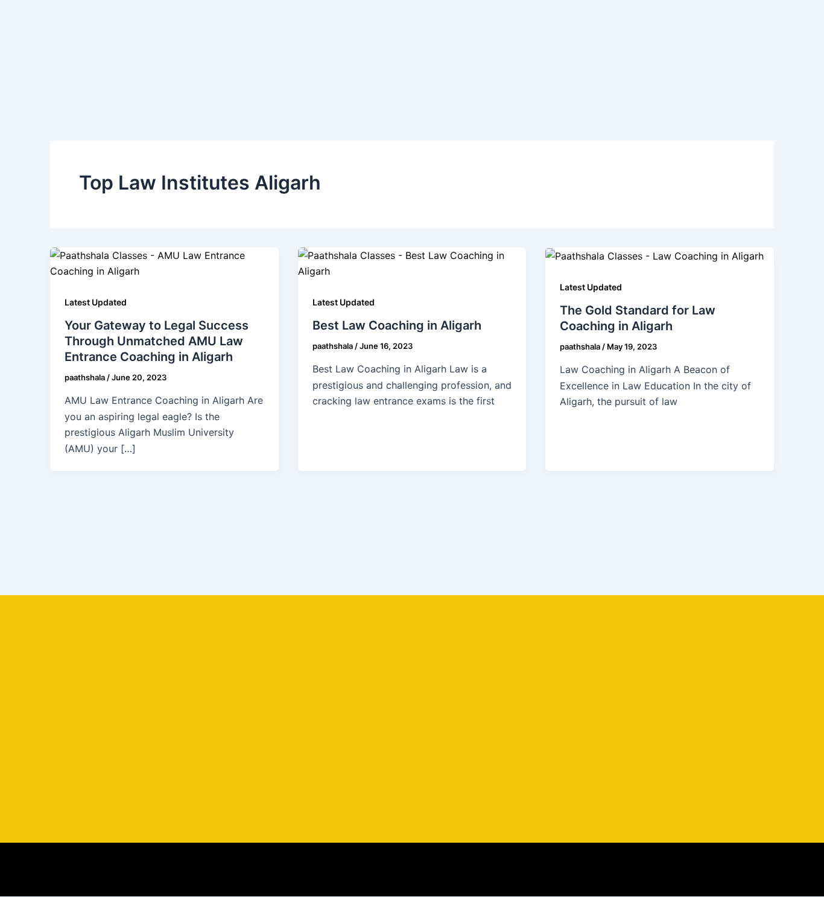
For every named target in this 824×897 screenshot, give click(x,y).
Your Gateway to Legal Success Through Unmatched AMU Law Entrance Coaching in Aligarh (157, 341)
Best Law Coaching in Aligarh (396, 325)
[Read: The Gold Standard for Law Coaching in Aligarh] (654, 255)
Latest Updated (96, 302)
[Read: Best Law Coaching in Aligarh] (412, 263)
